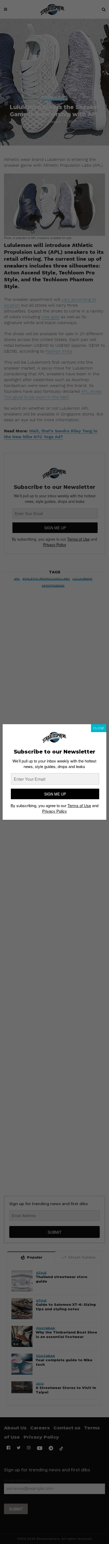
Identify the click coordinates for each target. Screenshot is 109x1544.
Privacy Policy (54, 811)
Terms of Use (79, 805)
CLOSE (98, 728)
